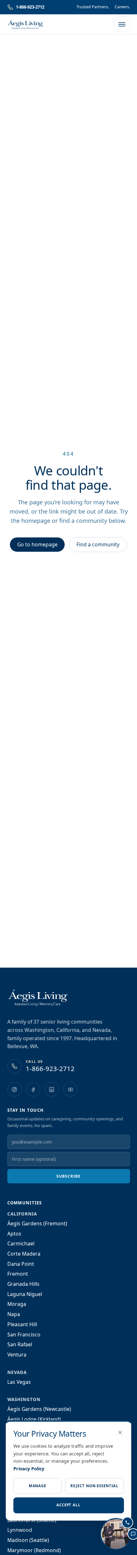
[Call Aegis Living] (127, 1522)
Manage (38, 1485)
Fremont (17, 1273)
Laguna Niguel (24, 1294)
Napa (13, 1314)
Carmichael (20, 1243)
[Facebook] (33, 1089)
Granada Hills (23, 1283)
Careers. (122, 7)
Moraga (16, 1303)
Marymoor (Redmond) (34, 1550)
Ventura (16, 1354)
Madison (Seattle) (28, 1540)
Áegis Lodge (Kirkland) (34, 1419)
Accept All (68, 1504)
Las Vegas (19, 1381)
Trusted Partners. (92, 7)
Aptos (14, 1233)
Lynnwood (19, 1529)
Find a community (97, 544)
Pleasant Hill (22, 1324)
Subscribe (68, 1176)
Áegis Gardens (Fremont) (37, 1223)
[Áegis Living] (25, 24)
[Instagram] (14, 1089)
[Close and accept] (120, 1432)
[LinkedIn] (52, 1089)
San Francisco (23, 1334)
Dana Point (20, 1263)
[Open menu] (122, 24)
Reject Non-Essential (94, 1485)
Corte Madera (23, 1253)
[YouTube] (70, 1089)
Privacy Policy (28, 1468)
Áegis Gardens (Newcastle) (39, 1408)
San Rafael (19, 1344)
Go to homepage (37, 544)
